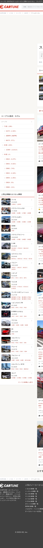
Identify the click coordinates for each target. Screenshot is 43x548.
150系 (18, 213)
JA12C (25, 267)
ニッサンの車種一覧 (31, 491)
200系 (29, 239)
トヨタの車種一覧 (31, 489)
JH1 (12, 316)
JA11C (13, 267)
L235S (13, 204)
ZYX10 (20, 248)
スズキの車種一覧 (31, 501)
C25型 (24, 377)
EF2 (17, 278)
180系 (29, 213)
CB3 (21, 351)
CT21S (13, 286)
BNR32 (26, 369)
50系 (26, 325)
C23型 (13, 377)
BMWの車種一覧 (30, 506)
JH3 (21, 316)
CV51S (13, 288)
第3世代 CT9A (15, 297)
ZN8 (12, 230)
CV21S (25, 286)
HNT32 (20, 258)
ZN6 (12, 334)
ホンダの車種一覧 (31, 494)
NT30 (30, 258)
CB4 (25, 351)
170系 (24, 213)
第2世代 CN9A (26, 299)
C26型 (30, 377)
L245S (19, 204)
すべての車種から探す (25, 382)
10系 (12, 325)
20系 (17, 325)
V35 (25, 342)
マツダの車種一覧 (31, 496)
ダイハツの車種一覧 (31, 504)
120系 (29, 222)
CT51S (19, 286)
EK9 (12, 307)
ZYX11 (13, 250)
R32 (12, 342)
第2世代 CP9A (26, 297)
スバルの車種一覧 (31, 499)
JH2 (17, 316)
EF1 (12, 278)
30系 (21, 325)
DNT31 (13, 258)
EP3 (17, 307)
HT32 (25, 258)
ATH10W (28, 360)
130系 (13, 222)
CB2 (17, 351)
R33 (17, 342)
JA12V (13, 269)
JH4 (25, 316)
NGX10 (26, 248)
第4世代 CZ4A (15, 299)
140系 (13, 213)
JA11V (19, 267)
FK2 (25, 307)
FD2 (21, 307)
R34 (21, 342)
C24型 (19, 377)
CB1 (12, 351)
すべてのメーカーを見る (33, 511)
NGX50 (13, 248)
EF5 (25, 278)
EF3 (21, 278)
